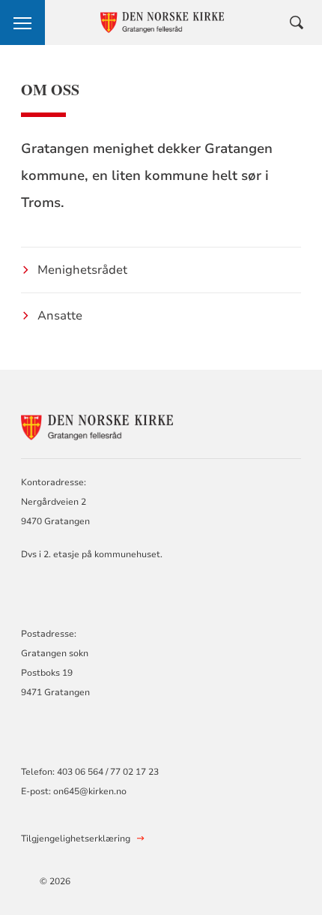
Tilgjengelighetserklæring (75, 838)
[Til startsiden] (103, 425)
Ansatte (59, 316)
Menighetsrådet (82, 270)
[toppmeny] (22, 22)
